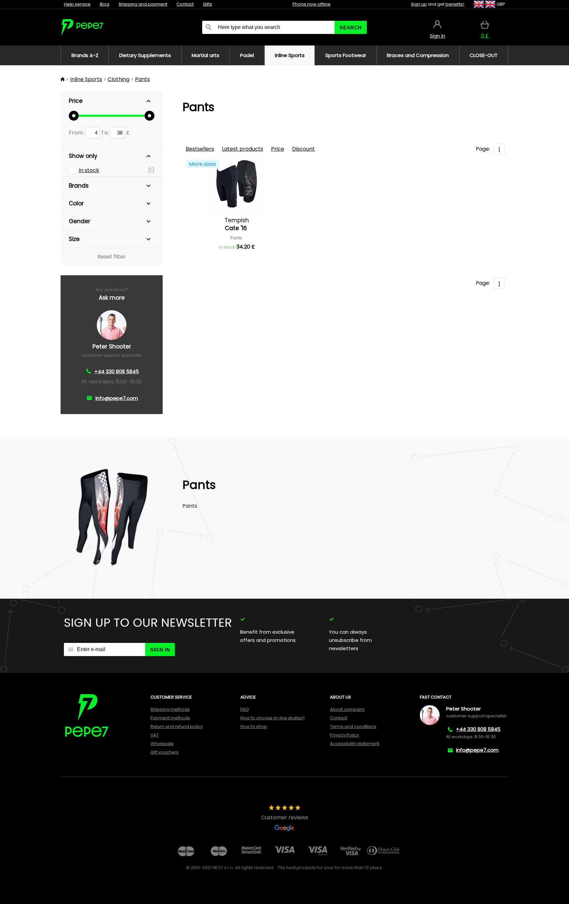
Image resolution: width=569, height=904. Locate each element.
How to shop (253, 726)
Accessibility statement (354, 743)
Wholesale (162, 743)
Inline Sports (86, 79)
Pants (142, 79)
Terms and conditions (353, 726)
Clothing (118, 79)
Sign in (160, 649)
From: (77, 132)
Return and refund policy (176, 726)
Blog (104, 4)
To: (105, 132)
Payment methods (170, 718)
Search (350, 27)
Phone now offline (311, 4)
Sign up (419, 4)
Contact (185, 4)
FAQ (244, 709)
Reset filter (111, 256)
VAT (154, 735)
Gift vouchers (164, 752)
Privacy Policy (344, 735)
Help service (77, 4)
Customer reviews (284, 817)
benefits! (455, 4)
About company (347, 709)
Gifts (207, 4)
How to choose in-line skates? (272, 718)
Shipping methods (170, 709)
